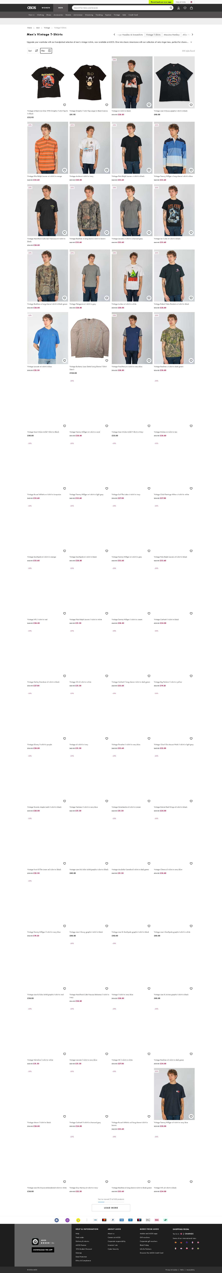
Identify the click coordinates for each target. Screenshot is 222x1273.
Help (77, 1233)
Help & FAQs (181, 2)
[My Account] (178, 8)
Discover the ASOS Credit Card (151, 1253)
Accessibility (191, 1270)
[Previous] (114, 35)
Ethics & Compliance (83, 1260)
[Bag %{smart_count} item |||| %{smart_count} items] (191, 8)
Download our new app (161, 2)
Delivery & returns (82, 1241)
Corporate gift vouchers (148, 1241)
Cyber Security (113, 1249)
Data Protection (81, 1256)
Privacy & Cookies (172, 1270)
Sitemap (79, 1253)
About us (111, 1233)
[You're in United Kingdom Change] (191, 2)
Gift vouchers (145, 1237)
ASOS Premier (81, 1245)
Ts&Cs (182, 1270)
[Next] (192, 35)
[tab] (31, 15)
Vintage (47, 28)
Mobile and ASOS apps (149, 1233)
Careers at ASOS (114, 1237)
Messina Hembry (171, 34)
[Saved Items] (185, 8)
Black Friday (144, 1245)
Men (38, 28)
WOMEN (46, 8)
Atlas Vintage (189, 34)
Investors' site (113, 1245)
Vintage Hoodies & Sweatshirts (129, 34)
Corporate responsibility (117, 1241)
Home (29, 28)
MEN (60, 8)
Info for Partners (145, 1249)
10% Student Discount (84, 1249)
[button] (176, 1242)
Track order (80, 1237)
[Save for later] (65, 105)
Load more (111, 1207)
